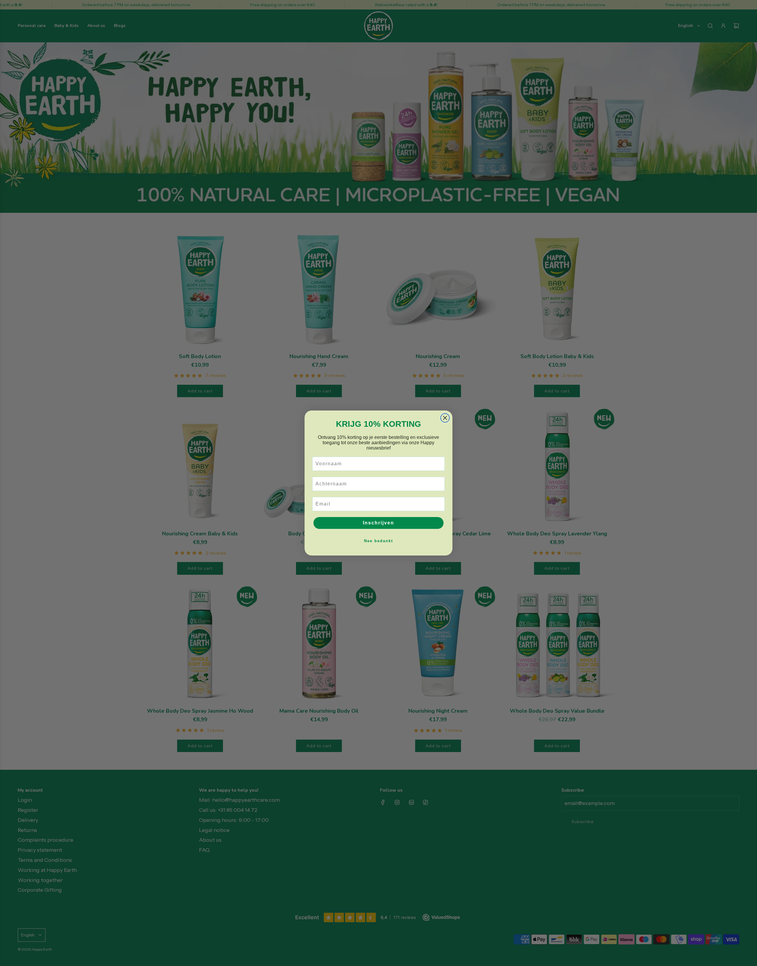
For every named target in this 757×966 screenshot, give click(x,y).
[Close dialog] (445, 417)
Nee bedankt (378, 541)
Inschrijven (378, 522)
